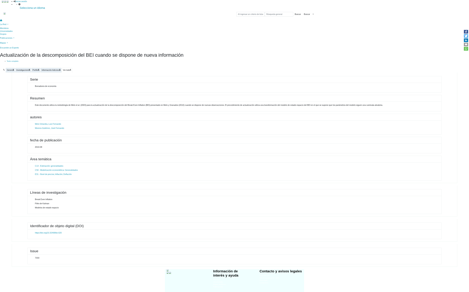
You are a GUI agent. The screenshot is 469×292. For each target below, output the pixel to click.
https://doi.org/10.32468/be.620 (48, 233)
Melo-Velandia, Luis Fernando (48, 124)
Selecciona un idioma (32, 7)
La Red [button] (3, 24)
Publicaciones (218, 287)
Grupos (3, 34)
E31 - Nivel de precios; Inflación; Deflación (53, 174)
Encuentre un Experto (9, 48)
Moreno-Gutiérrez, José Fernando (49, 128)
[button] (466, 32)
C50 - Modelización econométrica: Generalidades (56, 170)
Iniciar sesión (21, 1)
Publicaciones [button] (6, 38)
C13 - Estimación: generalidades (49, 166)
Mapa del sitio (264, 275)
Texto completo (12, 61)
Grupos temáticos (219, 284)
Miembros (4, 28)
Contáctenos (264, 283)
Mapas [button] (3, 43)
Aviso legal (263, 280)
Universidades (6, 31)
